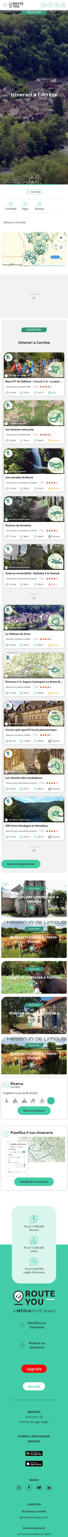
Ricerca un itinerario (37, 1345)
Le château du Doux (18, 634)
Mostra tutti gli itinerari (21, 864)
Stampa (39, 209)
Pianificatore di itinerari (34, 1181)
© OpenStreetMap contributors (54, 265)
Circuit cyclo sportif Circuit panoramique (31, 730)
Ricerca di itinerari (34, 1110)
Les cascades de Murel (19, 477)
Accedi (34, 1386)
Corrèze (35, 192)
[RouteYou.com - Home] (16, 5)
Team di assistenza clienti (35, 1534)
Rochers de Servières (18, 525)
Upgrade (34, 1368)
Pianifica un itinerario (37, 1325)
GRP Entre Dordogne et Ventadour (26, 825)
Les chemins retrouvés (19, 429)
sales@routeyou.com (35, 1517)
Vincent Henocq (14, 179)
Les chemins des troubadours (23, 778)
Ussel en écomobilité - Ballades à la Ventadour (34, 573)
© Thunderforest (35, 265)
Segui (25, 209)
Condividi (10, 209)
